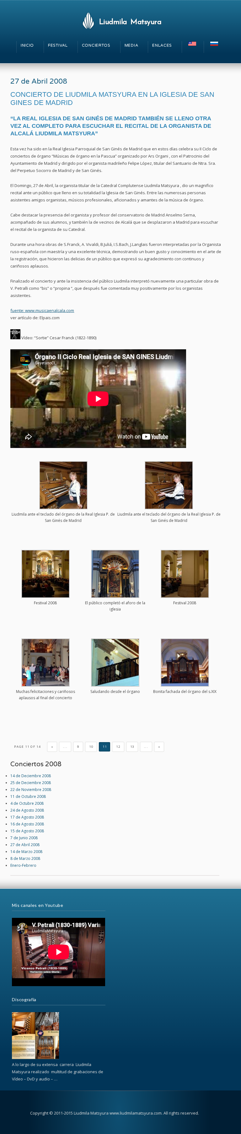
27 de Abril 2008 (38, 81)
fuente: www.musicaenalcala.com (42, 310)
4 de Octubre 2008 (27, 803)
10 (91, 747)
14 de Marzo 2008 (26, 851)
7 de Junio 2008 (24, 837)
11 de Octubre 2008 (28, 796)
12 (118, 747)
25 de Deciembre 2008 (30, 782)
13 (132, 747)
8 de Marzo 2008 (25, 858)
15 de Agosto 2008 (27, 831)
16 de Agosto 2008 (27, 824)
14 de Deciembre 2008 (30, 775)
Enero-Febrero (23, 865)
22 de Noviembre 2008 (30, 789)
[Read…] (35, 1057)
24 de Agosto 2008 (27, 810)
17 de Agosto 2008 (27, 817)
